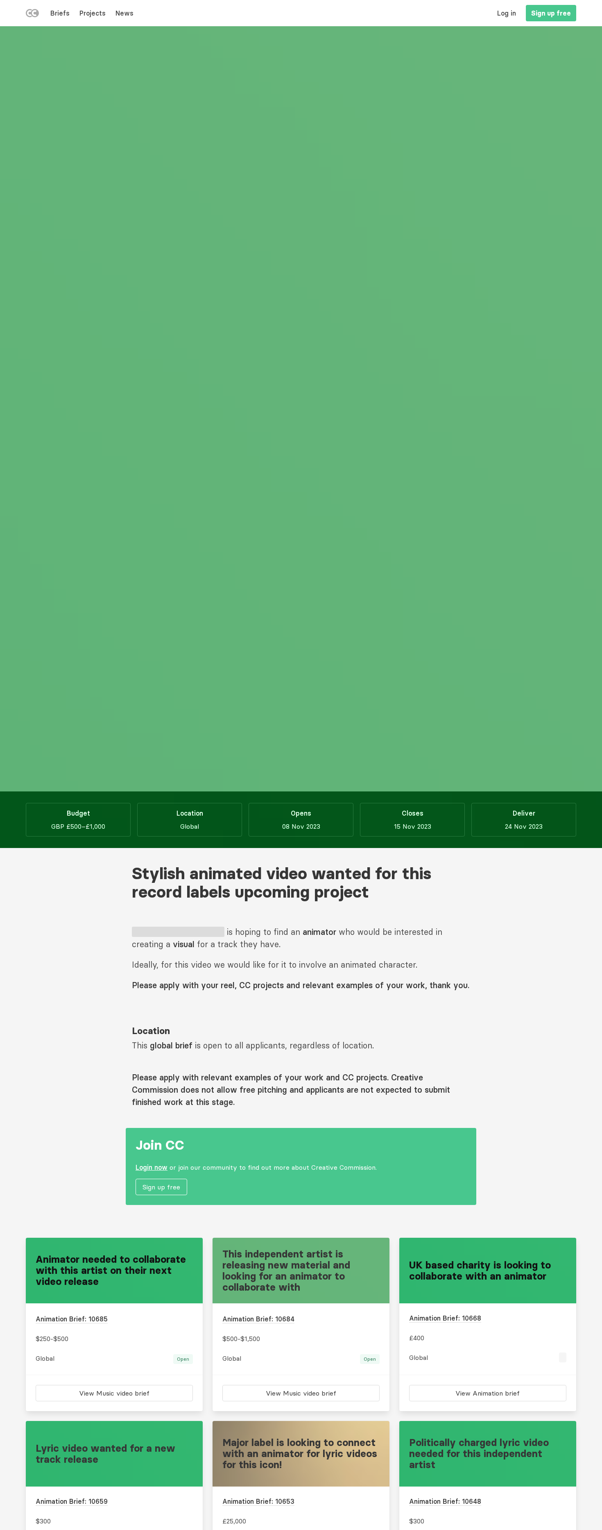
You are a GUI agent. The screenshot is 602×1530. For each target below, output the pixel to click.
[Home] (32, 15)
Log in (506, 13)
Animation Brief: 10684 (258, 1319)
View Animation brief (487, 1393)
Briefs (60, 13)
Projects (92, 13)
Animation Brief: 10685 (72, 1319)
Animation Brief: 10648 (445, 1501)
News (124, 13)
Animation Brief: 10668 (445, 1318)
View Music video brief (114, 1393)
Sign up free (551, 13)
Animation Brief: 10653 (258, 1501)
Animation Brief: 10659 (72, 1501)
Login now (151, 1167)
